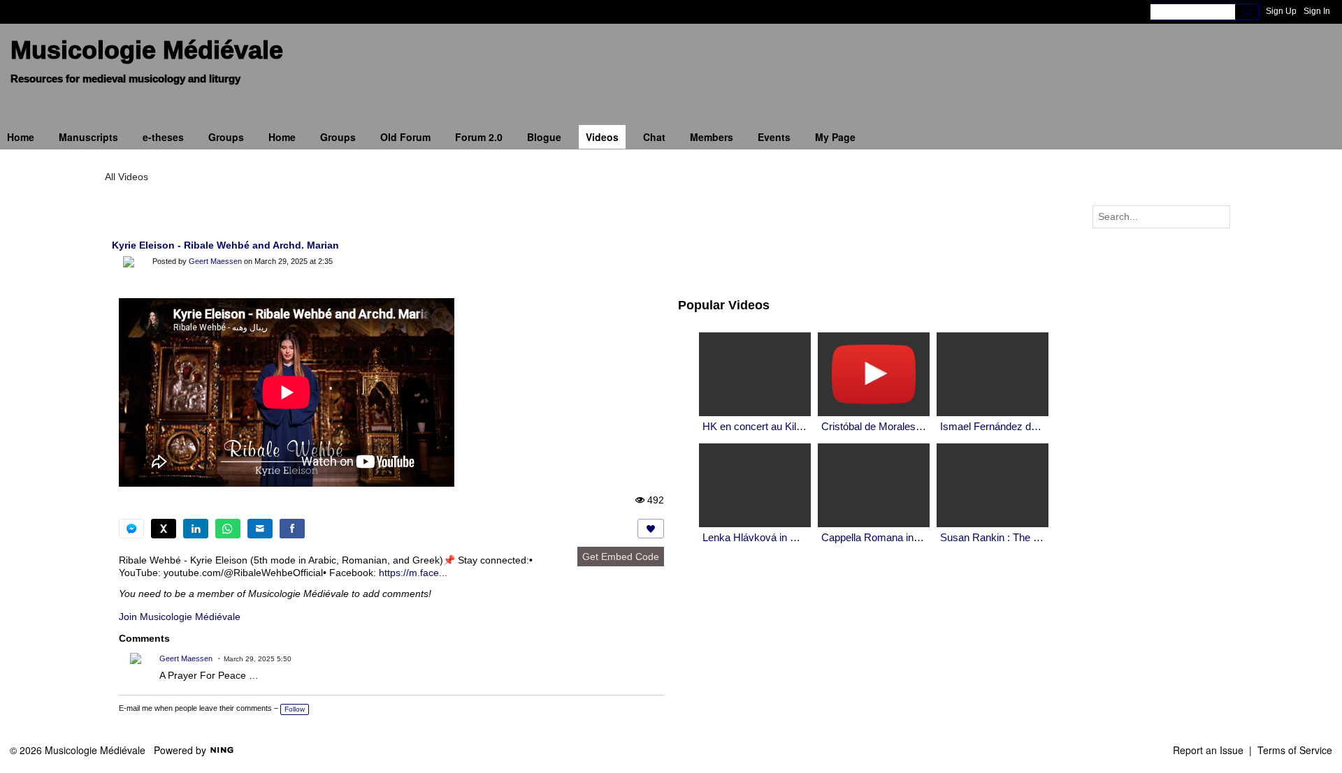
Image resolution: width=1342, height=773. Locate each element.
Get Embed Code (620, 556)
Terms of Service (1294, 750)
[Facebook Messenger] (131, 528)
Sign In (1317, 11)
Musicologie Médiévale (146, 50)
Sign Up (1281, 11)
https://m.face (409, 572)
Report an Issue (1208, 750)
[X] (163, 528)
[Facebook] (292, 528)
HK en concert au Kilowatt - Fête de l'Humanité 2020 (754, 426)
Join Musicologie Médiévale (179, 616)
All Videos (126, 176)
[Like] (650, 528)
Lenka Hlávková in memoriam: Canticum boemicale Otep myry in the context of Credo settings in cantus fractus (754, 537)
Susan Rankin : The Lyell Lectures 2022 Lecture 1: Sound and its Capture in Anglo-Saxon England (992, 537)
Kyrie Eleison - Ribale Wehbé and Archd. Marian (225, 245)
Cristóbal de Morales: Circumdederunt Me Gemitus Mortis (873, 426)
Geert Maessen (215, 261)
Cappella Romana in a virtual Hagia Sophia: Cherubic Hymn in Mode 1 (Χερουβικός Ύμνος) (873, 537)
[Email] (260, 528)
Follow (294, 709)
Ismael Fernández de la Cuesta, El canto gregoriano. (992, 426)
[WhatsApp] (227, 528)
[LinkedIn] (195, 528)
